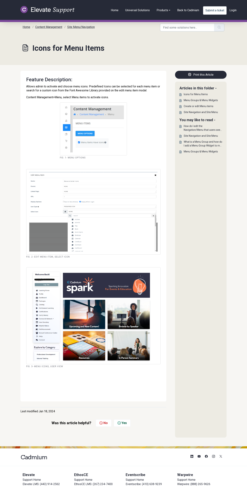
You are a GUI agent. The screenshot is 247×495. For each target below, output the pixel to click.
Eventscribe (135, 475)
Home (114, 10)
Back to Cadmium (188, 10)
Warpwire (185, 475)
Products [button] (162, 10)
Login (233, 10)
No (105, 423)
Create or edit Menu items (198, 106)
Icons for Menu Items (196, 94)
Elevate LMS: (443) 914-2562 (41, 484)
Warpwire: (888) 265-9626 (193, 484)
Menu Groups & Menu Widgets (201, 100)
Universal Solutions (137, 10)
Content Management (48, 27)
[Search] (219, 27)
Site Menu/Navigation (81, 27)
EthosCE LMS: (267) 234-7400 (93, 484)
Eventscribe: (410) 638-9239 (144, 484)
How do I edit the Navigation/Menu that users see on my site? (202, 128)
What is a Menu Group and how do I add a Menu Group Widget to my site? (203, 144)
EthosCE (81, 475)
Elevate (29, 475)
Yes (124, 423)
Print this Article (203, 74)
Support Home (32, 479)
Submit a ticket (214, 10)
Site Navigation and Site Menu (201, 112)
